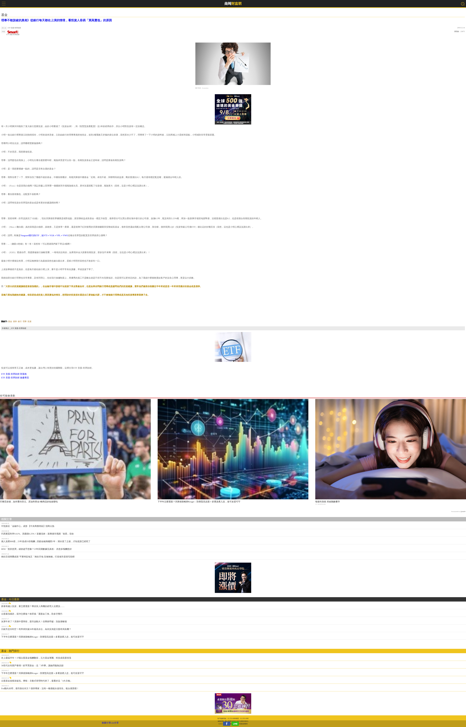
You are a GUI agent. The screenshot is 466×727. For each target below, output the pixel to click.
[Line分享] (236, 724)
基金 (10, 321)
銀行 (20, 321)
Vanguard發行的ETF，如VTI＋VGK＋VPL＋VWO (44, 235)
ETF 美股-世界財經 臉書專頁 (15, 377)
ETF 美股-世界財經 (12, 34)
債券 (15, 321)
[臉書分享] (227, 724)
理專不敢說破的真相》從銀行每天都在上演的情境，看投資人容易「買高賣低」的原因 (56, 20)
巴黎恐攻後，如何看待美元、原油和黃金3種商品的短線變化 (29, 501)
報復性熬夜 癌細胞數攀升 (327, 501)
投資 (29, 321)
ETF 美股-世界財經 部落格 (14, 374)
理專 (25, 321)
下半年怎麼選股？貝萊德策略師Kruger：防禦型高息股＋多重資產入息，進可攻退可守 (199, 501)
